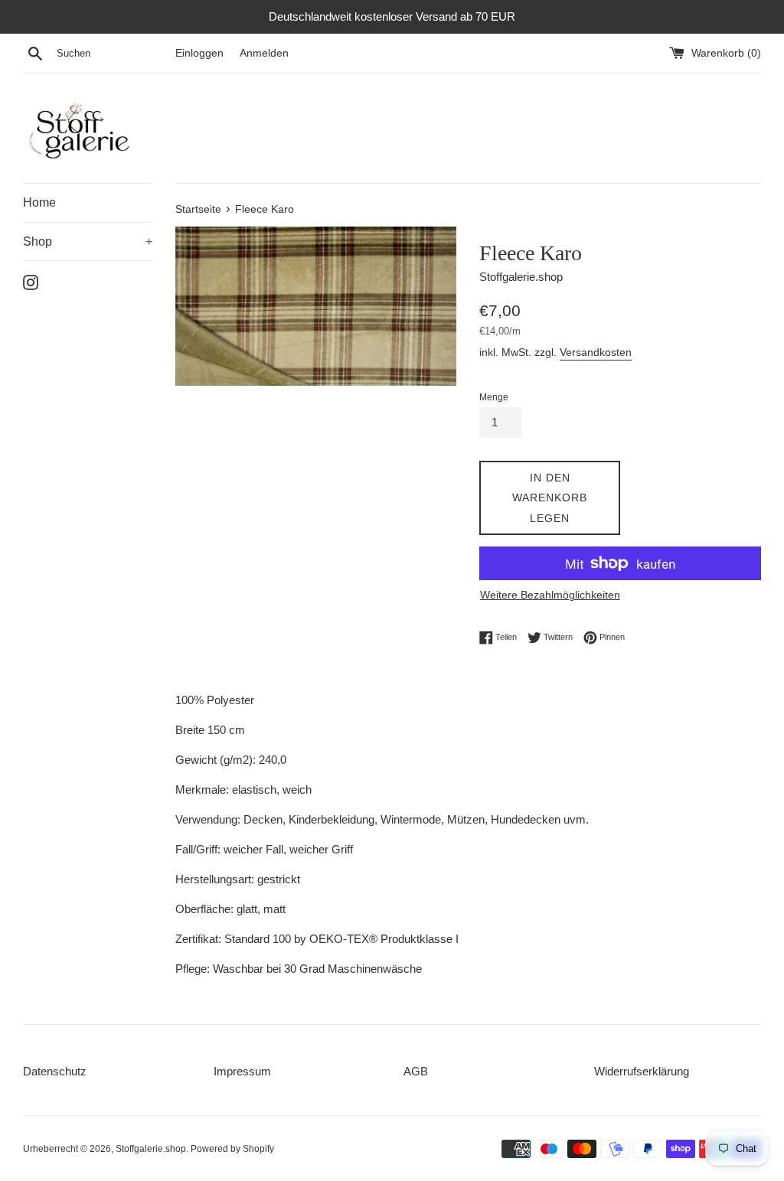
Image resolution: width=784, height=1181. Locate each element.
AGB (415, 1071)
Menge (493, 397)
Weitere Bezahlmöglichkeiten (550, 595)
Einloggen (199, 53)
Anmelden (264, 53)
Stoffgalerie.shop (151, 1148)
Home (39, 202)
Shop (87, 241)
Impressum (242, 1071)
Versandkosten (596, 352)
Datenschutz (55, 1071)
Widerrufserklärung (641, 1071)
